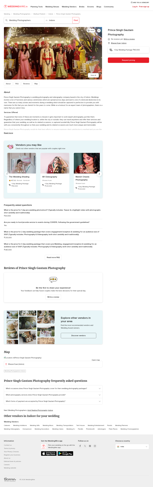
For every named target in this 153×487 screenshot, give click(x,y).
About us (7, 458)
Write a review (53, 297)
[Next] (99, 173)
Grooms (90, 7)
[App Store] (49, 455)
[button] (53, 287)
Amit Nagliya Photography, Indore (40, 410)
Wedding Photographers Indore (15, 371)
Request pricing (128, 60)
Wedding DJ (70, 429)
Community (109, 7)
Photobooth (90, 429)
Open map (96, 360)
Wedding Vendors (69, 7)
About (8, 84)
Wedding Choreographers (130, 429)
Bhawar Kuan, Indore (118, 43)
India (122, 447)
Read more (8, 133)
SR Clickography (49, 177)
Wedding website (10, 468)
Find (76, 20)
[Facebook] (80, 446)
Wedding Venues (52, 7)
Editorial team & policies (12, 461)
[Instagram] (95, 446)
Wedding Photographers (22, 14)
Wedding (7, 14)
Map (36, 84)
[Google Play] (65, 455)
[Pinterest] (90, 446)
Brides (81, 7)
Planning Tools (37, 7)
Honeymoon (27, 429)
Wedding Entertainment (96, 425)
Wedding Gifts (35, 425)
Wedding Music (48, 425)
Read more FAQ (53, 257)
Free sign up (144, 6)
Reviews (26, 84)
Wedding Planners (121, 425)
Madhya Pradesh (39, 14)
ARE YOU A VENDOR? (141, 2)
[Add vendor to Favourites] (99, 30)
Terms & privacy (9, 448)
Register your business (12, 455)
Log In (135, 6)
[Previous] (7, 173)
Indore (51, 14)
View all (93, 75)
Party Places (113, 429)
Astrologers (102, 429)
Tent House (80, 425)
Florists (109, 425)
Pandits (80, 429)
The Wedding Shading (19, 177)
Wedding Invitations (20, 425)
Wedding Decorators (42, 429)
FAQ (17, 84)
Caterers (7, 425)
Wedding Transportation (64, 425)
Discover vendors (78, 335)
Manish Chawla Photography (82, 178)
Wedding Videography (12, 429)
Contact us (8, 445)
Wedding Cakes (57, 429)
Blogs (99, 7)
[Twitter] (85, 446)
